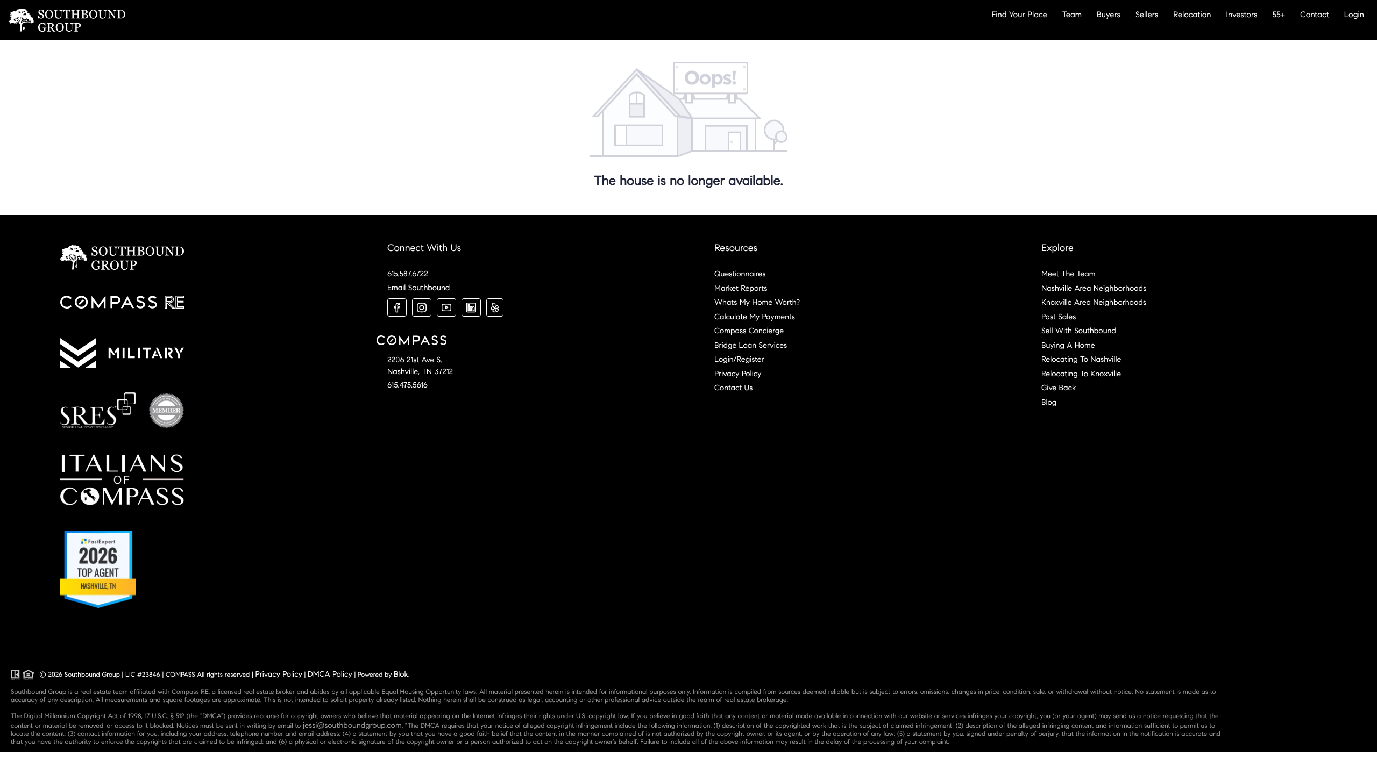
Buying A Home (1068, 345)
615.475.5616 (407, 385)
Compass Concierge (749, 330)
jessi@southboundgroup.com (352, 725)
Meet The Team (1068, 273)
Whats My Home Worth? (757, 302)
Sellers (1146, 14)
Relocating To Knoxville (1081, 373)
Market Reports (740, 288)
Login (1354, 14)
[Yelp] (494, 307)
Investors (1242, 14)
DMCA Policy (330, 674)
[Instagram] (421, 307)
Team (1072, 14)
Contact (1314, 14)
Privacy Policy (737, 373)
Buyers (1108, 14)
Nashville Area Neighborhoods (1093, 288)
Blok (401, 674)
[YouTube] (446, 307)
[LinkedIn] (471, 307)
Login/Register (739, 359)
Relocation (1192, 14)
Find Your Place (1019, 14)
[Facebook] (397, 307)
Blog (1048, 402)
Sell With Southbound (1078, 330)
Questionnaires (739, 273)
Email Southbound (418, 287)
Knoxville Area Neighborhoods (1093, 302)
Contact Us (733, 387)
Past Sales (1058, 316)
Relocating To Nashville (1081, 359)
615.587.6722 (407, 273)
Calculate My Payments (754, 316)
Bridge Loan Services (750, 345)
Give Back (1058, 387)
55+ (1278, 14)
